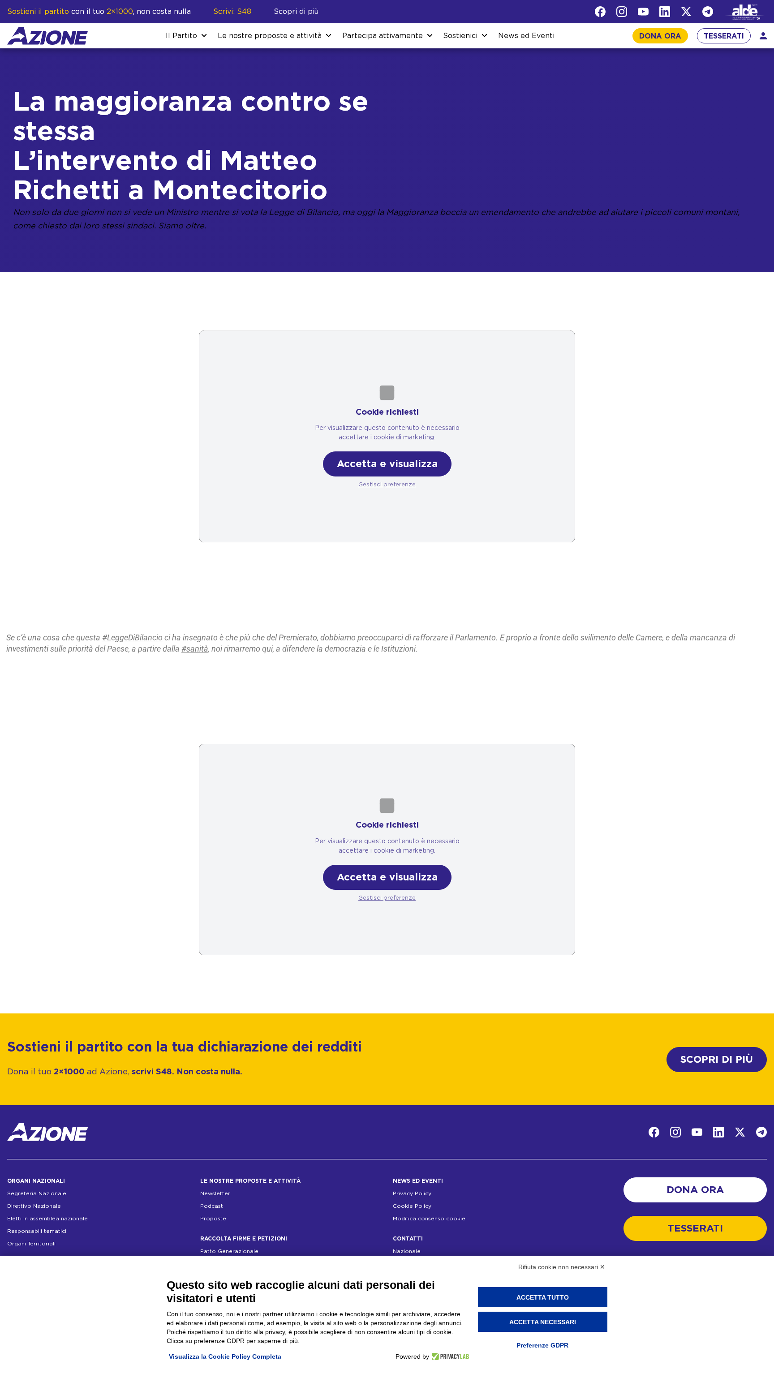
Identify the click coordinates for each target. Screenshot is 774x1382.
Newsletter (215, 1193)
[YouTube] (643, 11)
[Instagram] (621, 11)
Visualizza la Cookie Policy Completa (225, 1356)
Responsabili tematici (36, 1231)
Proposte (213, 1218)
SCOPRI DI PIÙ (716, 1059)
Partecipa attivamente (382, 35)
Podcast (211, 1206)
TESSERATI (724, 36)
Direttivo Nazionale (34, 1206)
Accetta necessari (542, 1322)
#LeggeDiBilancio (132, 637)
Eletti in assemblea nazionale (47, 1218)
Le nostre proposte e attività (270, 35)
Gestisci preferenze (387, 485)
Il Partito (181, 35)
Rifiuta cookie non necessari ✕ (561, 1266)
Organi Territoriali (31, 1243)
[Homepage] (47, 36)
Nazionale (407, 1251)
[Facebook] (600, 11)
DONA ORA (660, 36)
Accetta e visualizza (387, 464)
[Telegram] (707, 11)
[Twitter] (686, 11)
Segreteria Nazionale (36, 1193)
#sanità (194, 648)
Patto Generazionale (229, 1251)
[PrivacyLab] (449, 1356)
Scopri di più (296, 11)
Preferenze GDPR (542, 1345)
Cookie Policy (412, 1206)
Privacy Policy (412, 1193)
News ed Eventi (526, 35)
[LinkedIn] (664, 11)
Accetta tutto (542, 1297)
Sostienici (460, 35)
